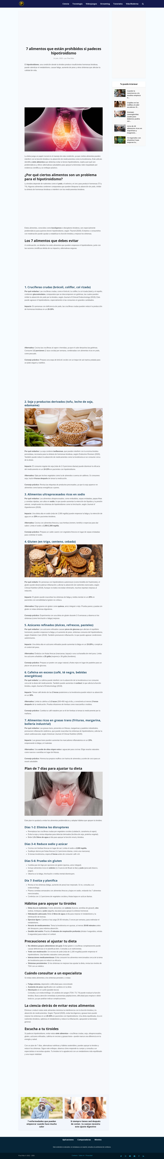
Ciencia (65, 4)
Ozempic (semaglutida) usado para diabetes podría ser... (133, 116)
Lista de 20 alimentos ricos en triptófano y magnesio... (134, 129)
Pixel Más (70, 58)
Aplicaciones (68, 1139)
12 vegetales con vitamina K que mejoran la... (134, 140)
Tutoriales (118, 4)
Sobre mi (81, 1155)
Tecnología (77, 4)
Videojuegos (91, 4)
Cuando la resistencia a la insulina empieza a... (134, 94)
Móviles (98, 1139)
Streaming (105, 4)
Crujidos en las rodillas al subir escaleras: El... (133, 105)
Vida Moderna (132, 4)
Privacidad (89, 1155)
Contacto (75, 1155)
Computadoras (84, 1139)
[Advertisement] (63, 27)
